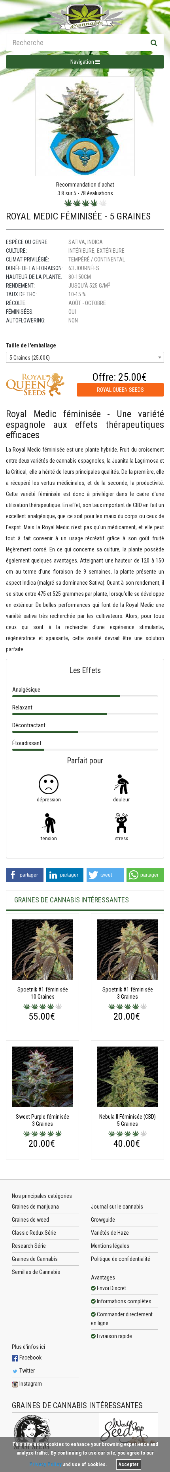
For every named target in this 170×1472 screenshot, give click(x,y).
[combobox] (85, 357)
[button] (24, 875)
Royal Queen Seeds (120, 390)
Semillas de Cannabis (36, 1272)
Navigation (82, 62)
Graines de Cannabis (35, 1259)
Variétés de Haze (110, 1233)
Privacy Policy (45, 1464)
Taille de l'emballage (31, 345)
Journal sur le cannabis (117, 1206)
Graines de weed (30, 1219)
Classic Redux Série (34, 1233)
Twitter (26, 1370)
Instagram (30, 1383)
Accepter (129, 1464)
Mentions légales (110, 1246)
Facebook (30, 1357)
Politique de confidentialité (120, 1259)
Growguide (103, 1219)
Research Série (29, 1246)
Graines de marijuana (35, 1206)
